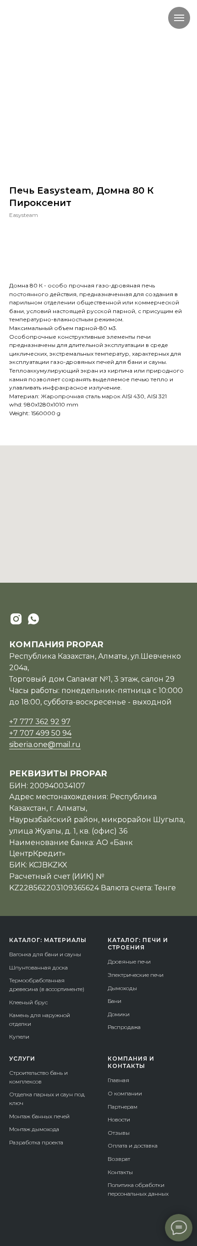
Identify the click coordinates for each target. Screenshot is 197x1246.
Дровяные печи (129, 961)
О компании (125, 1093)
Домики (119, 1014)
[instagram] (16, 619)
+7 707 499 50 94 (40, 733)
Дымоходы (122, 988)
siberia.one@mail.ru (45, 744)
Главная (118, 1080)
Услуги (22, 1058)
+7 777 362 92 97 (40, 721)
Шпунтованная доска (38, 967)
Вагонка (20, 954)
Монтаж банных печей (39, 1116)
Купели (19, 1036)
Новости (119, 1119)
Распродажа (124, 1027)
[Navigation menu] (179, 18)
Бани (114, 1000)
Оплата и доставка (133, 1145)
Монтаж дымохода (34, 1129)
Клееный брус (28, 1002)
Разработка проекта (36, 1142)
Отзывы (119, 1132)
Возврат (119, 1158)
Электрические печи (136, 974)
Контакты (120, 1172)
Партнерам (122, 1106)
